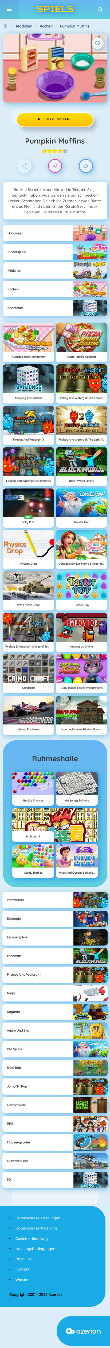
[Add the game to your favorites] (98, 43)
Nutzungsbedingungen (35, 1248)
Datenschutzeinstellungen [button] (37, 1218)
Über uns (23, 1259)
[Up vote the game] (86, 166)
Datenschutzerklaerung (36, 1228)
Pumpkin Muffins (74, 26)
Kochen (46, 26)
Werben (22, 1279)
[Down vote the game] (55, 166)
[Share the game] (24, 166)
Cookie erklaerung (31, 1238)
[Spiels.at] (6, 26)
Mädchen (24, 26)
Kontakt (22, 1269)
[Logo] (55, 9)
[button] (100, 9)
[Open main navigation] (9, 9)
